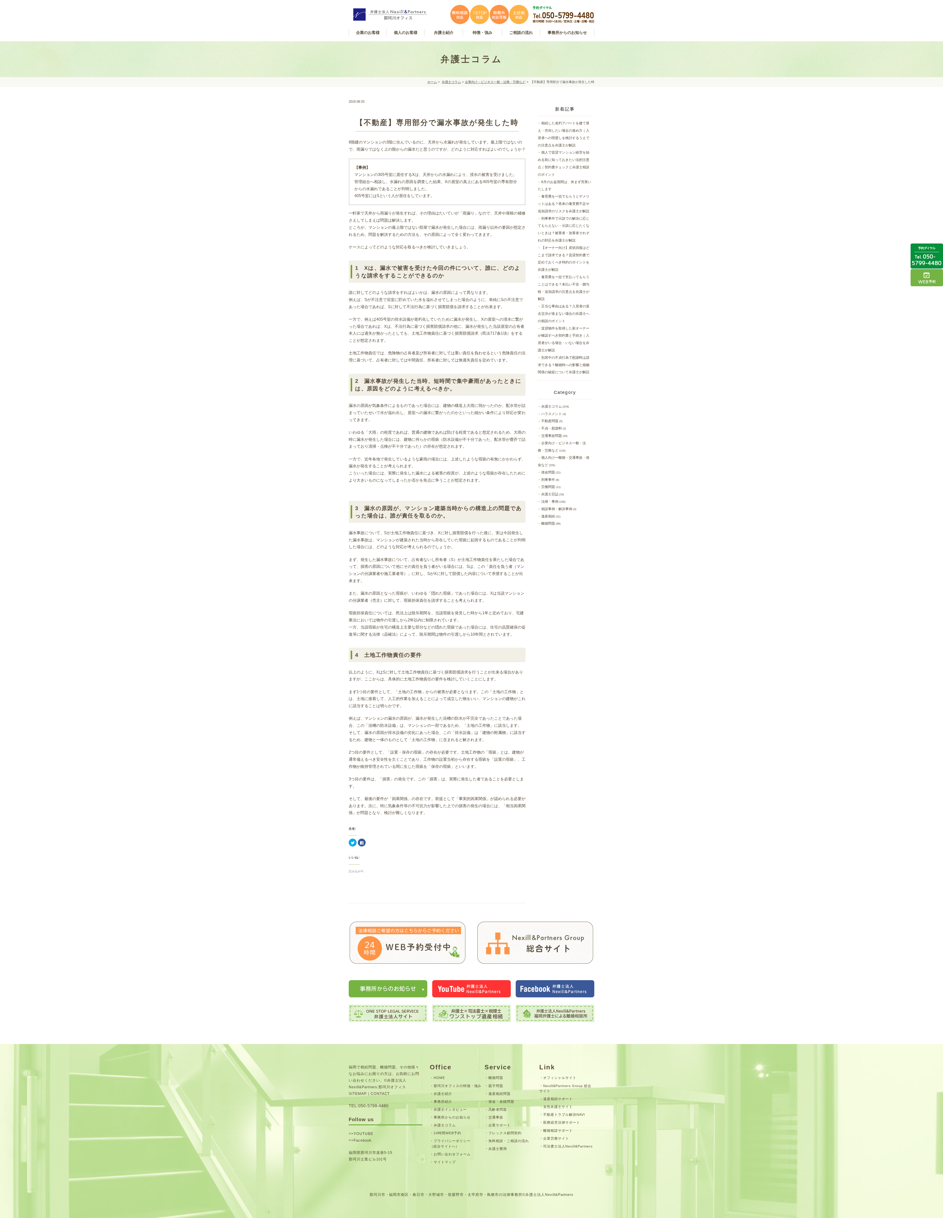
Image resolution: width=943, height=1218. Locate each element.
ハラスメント (551, 414)
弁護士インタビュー (450, 1109)
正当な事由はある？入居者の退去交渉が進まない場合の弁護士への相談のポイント (563, 313)
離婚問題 (548, 523)
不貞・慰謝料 (551, 428)
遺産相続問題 (499, 1094)
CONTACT (380, 1093)
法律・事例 (549, 501)
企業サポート (499, 1125)
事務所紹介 (443, 1101)
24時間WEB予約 (447, 1133)
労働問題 (548, 487)
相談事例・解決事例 (556, 509)
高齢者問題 (497, 1109)
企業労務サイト (556, 1138)
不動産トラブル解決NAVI (564, 1115)
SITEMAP (358, 1093)
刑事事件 (548, 480)
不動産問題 (549, 421)
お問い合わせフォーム (452, 1154)
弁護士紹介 (443, 1094)
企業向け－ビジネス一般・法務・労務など (495, 82)
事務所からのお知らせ (452, 1117)
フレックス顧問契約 (505, 1133)
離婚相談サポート (558, 1130)
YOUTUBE (363, 1134)
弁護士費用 (497, 1149)
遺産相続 (548, 516)
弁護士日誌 (549, 494)
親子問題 (495, 1086)
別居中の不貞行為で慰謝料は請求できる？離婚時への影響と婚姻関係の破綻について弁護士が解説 (563, 365)
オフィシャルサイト (559, 1078)
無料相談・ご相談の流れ (508, 1141)
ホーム (432, 82)
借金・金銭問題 (501, 1101)
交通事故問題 (551, 436)
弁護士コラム (451, 82)
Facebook (363, 1140)
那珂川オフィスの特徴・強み (457, 1086)
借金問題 (548, 472)
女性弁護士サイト (558, 1107)
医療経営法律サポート (561, 1122)
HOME (439, 1078)
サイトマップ (445, 1162)
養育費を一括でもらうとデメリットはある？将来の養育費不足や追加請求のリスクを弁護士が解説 (563, 203)
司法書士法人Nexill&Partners (568, 1146)
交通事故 (495, 1117)
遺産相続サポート (558, 1099)
